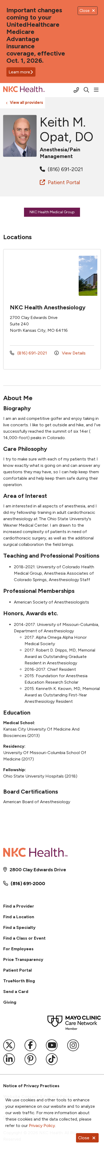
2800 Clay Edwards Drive (38, 870)
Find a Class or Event (24, 938)
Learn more (19, 71)
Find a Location (18, 916)
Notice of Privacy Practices (31, 1085)
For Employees (18, 948)
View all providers (26, 102)
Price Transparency (23, 959)
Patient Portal (63, 182)
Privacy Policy (42, 1125)
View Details (73, 353)
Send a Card (15, 991)
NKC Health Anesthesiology (48, 307)
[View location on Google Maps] (42, 276)
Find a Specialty (19, 927)
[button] (97, 90)
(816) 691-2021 (64, 169)
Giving (9, 1002)
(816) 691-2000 (28, 883)
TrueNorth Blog (19, 980)
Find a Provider (18, 906)
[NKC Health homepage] (37, 90)
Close (83, 1137)
